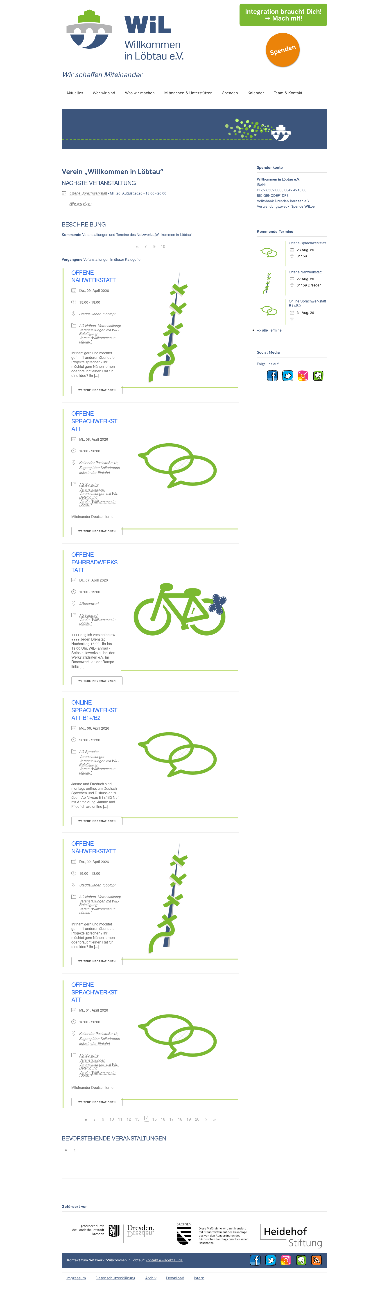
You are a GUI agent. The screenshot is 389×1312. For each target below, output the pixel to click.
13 (137, 1119)
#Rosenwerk (89, 603)
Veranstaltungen (111, 325)
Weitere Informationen (97, 390)
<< (137, 247)
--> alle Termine (269, 330)
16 (163, 1119)
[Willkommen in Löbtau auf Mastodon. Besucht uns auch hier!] (320, 380)
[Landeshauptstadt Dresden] (113, 1247)
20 (197, 1119)
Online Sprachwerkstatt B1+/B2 (94, 709)
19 (188, 1119)
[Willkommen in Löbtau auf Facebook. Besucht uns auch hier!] (274, 380)
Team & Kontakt (288, 92)
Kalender (256, 92)
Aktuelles (74, 92)
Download (175, 1277)
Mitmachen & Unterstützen (188, 92)
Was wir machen (140, 92)
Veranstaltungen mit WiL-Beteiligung (99, 331)
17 (171, 1119)
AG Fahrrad (88, 615)
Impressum (76, 1277)
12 (129, 1119)
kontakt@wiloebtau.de (164, 1260)
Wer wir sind (104, 92)
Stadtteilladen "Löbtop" (97, 313)
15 (154, 1119)
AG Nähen (87, 325)
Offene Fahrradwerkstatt (94, 562)
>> (214, 1120)
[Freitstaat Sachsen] (210, 1247)
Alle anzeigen (81, 203)
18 (180, 1119)
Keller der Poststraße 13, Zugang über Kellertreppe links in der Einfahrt (99, 467)
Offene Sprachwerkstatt (88, 193)
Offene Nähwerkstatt (93, 276)
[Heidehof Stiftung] (291, 1247)
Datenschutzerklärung (115, 1277)
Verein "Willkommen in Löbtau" (97, 339)
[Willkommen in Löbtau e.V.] (125, 64)
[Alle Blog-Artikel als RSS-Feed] (318, 1264)
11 (120, 1119)
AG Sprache (89, 484)
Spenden (282, 49)
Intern (199, 1277)
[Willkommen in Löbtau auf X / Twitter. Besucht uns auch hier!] (289, 380)
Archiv (150, 1277)
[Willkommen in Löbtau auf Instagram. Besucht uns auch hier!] (305, 380)
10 (163, 246)
